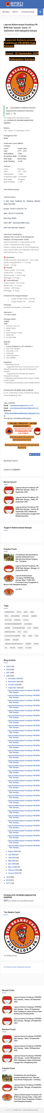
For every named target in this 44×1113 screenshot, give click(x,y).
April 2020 (12, 864)
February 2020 (13, 870)
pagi (19, 632)
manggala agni (10, 632)
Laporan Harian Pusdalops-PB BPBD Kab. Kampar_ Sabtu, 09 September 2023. (27, 499)
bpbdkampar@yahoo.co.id (21, 405)
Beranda (6, 12)
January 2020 (13, 873)
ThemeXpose (17, 1110)
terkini (36, 644)
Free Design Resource (30, 1110)
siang (30, 636)
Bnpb (32, 612)
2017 (8, 883)
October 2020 (13, 685)
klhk (29, 628)
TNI (6, 648)
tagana (7, 640)
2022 (8, 669)
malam (36, 628)
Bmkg (26, 612)
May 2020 (12, 861)
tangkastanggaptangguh (14, 644)
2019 (8, 877)
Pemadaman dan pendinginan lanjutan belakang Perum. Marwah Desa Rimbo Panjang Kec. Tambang (27, 1077)
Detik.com (8, 620)
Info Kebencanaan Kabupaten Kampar (17, 967)
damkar (34, 616)
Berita (15, 12)
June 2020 (12, 858)
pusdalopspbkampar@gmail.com (24, 408)
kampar (7, 628)
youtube (28, 648)
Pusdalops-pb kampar (12, 636)
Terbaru (28, 644)
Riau (24, 636)
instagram (28, 624)
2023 (8, 666)
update (20, 648)
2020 (8, 676)
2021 (8, 673)
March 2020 (12, 867)
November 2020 (14, 682)
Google (25, 620)
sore (36, 636)
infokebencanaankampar (13, 624)
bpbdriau (25, 616)
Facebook (17, 620)
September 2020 (14, 688)
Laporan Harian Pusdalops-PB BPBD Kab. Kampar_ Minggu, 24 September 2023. (27, 568)
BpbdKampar (15, 616)
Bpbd (6, 616)
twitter (12, 648)
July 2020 (11, 855)
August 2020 (13, 851)
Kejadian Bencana (19, 628)
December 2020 (14, 678)
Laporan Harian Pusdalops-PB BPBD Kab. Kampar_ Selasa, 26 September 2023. (27, 999)
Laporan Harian (27, 12)
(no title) (19, 589)
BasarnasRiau (9, 612)
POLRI (25, 632)
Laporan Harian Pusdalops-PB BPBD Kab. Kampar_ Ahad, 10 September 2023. (27, 490)
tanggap (16, 640)
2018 (8, 880)
